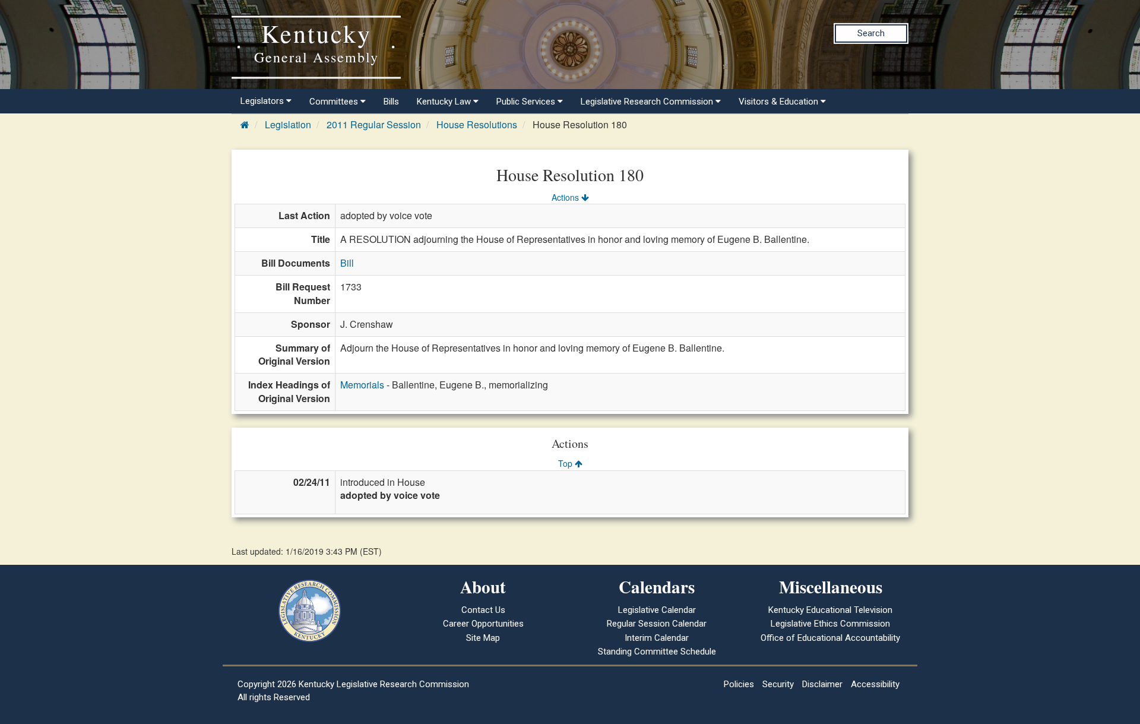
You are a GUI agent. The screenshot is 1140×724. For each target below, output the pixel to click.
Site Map (483, 638)
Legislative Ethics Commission (830, 623)
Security (778, 684)
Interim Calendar (657, 638)
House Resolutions (476, 124)
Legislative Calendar (657, 610)
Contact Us (483, 610)
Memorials (362, 384)
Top (566, 463)
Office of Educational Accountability (830, 638)
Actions (566, 197)
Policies (739, 684)
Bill (347, 263)
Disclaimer (822, 684)
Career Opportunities (483, 623)
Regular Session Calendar (657, 623)
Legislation (288, 124)
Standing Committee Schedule (657, 651)
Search (871, 33)
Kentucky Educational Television (830, 610)
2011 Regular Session (374, 124)
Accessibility (875, 684)
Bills (391, 101)
